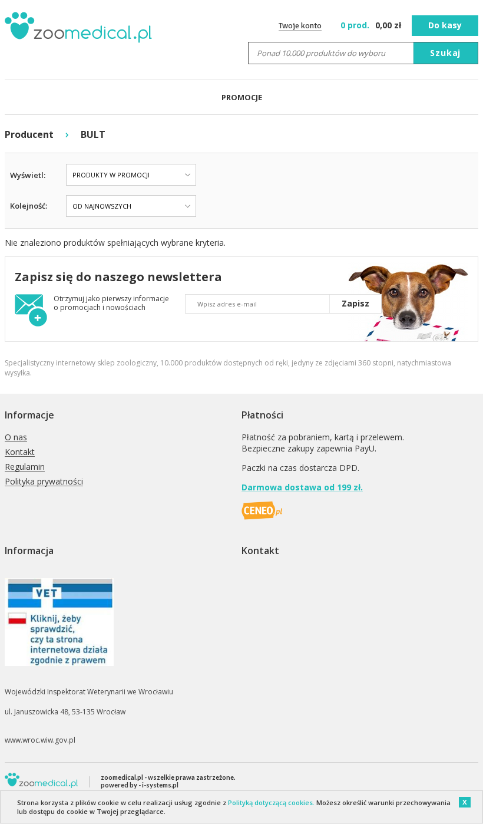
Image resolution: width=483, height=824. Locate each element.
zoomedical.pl (122, 777)
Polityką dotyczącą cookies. (271, 802)
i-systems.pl (160, 785)
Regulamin (25, 467)
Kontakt (20, 452)
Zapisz (355, 303)
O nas (16, 437)
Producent (29, 134)
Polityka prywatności (44, 481)
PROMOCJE (241, 97)
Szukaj (445, 52)
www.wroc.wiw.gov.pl (40, 740)
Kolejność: (28, 205)
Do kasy (445, 25)
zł (371, 25)
